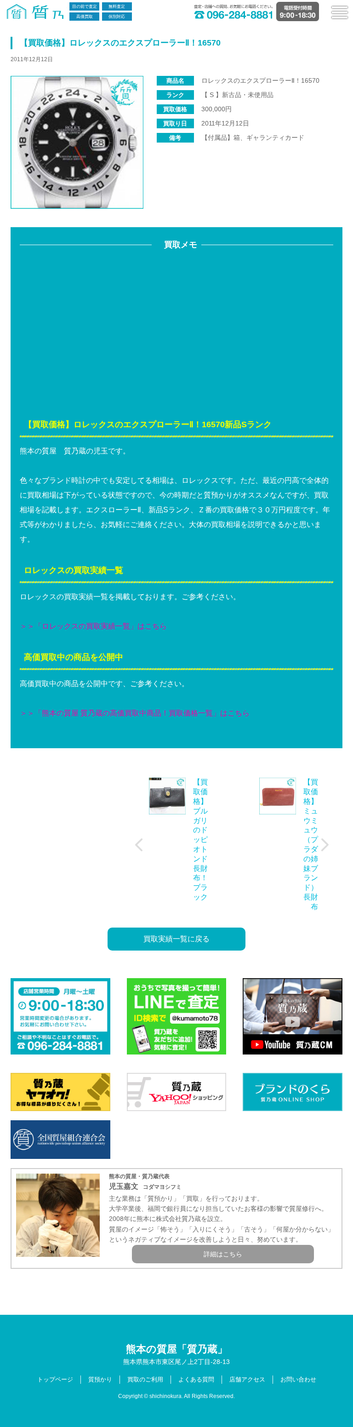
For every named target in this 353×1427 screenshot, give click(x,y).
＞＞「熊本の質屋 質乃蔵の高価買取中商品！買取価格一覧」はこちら (135, 713)
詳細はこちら (223, 1254)
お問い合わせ (298, 1379)
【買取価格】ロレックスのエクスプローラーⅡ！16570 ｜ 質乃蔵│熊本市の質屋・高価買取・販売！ (37, 11)
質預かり (100, 1379)
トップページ (55, 1379)
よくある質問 (196, 1379)
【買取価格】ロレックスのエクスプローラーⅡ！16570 (120, 42)
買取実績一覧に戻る (176, 939)
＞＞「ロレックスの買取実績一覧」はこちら (93, 626)
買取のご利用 (145, 1379)
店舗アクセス (247, 1379)
